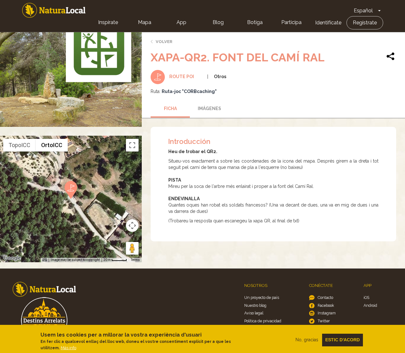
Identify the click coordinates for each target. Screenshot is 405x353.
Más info (68, 347)
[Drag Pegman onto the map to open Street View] (132, 248)
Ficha (170, 108)
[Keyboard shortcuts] (44, 260)
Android (370, 305)
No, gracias (307, 339)
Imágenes (209, 108)
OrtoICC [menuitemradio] (51, 145)
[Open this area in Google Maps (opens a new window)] (12, 258)
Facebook (326, 305)
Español (363, 11)
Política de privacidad (262, 321)
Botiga (255, 22)
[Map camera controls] (132, 225)
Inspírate (108, 22)
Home (53, 10)
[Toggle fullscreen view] (132, 145)
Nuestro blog (255, 305)
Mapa (144, 22)
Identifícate (328, 23)
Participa (291, 22)
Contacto (325, 297)
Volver (164, 41)
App (181, 22)
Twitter (324, 321)
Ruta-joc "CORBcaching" (189, 91)
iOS (366, 297)
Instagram (327, 313)
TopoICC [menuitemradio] (19, 145)
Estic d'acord (342, 339)
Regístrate (365, 23)
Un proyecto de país (261, 297)
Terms (135, 260)
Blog (218, 22)
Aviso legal (253, 313)
